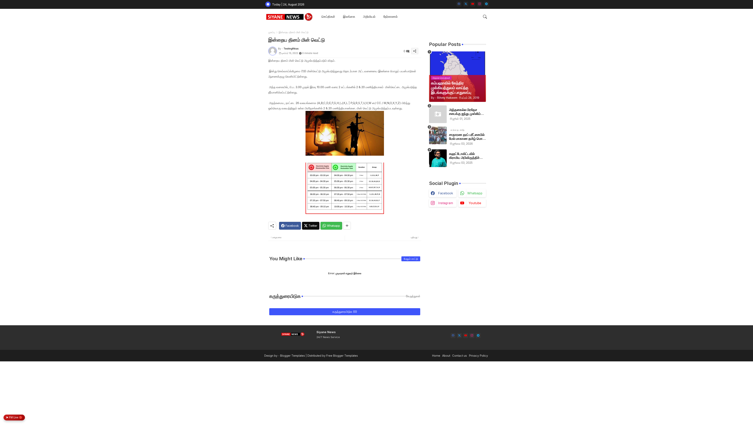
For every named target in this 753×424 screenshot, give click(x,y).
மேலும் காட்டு (411, 258)
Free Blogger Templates (342, 355)
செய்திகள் (328, 16)
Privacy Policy (478, 355)
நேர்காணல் (390, 16)
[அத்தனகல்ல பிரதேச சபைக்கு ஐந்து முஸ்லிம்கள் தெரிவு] (438, 114)
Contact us (459, 355)
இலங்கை (349, 16)
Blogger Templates (292, 355)
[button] (485, 17)
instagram (445, 203)
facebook (445, 193)
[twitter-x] (465, 4)
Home (436, 355)
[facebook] (459, 4)
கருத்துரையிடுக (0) (344, 311)
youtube (475, 203)
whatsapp (474, 193)
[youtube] (472, 4)
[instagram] (479, 4)
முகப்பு (271, 32)
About (446, 355)
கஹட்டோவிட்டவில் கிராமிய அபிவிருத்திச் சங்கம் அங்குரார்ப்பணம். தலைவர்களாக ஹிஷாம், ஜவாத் (465, 156)
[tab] (328, 16)
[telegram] (486, 4)
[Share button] (347, 226)
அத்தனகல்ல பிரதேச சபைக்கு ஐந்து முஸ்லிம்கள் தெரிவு (467, 112)
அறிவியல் (369, 16)
